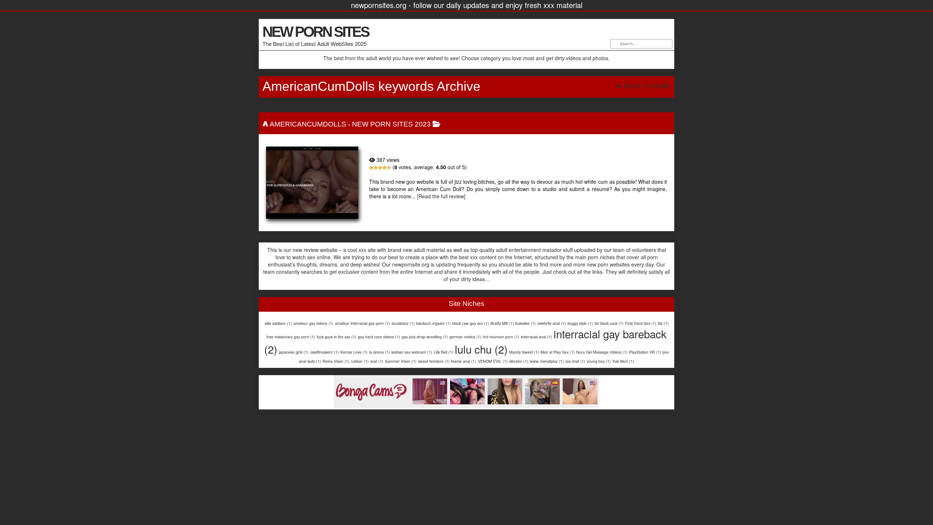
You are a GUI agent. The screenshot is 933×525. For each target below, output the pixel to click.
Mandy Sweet (524, 352)
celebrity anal (551, 323)
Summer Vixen (401, 361)
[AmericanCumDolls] (312, 183)
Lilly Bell (443, 352)
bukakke (525, 323)
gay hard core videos (379, 336)
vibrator (518, 361)
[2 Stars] (376, 168)
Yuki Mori (623, 361)
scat (376, 361)
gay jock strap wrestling (425, 336)
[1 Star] (371, 168)
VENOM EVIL (493, 361)
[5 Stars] (389, 168)
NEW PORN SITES (315, 32)
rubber (360, 361)
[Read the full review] (441, 196)
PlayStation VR (645, 352)
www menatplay (547, 361)
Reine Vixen (336, 361)
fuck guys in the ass (336, 336)
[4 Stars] (384, 168)
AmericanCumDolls (308, 124)
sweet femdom (434, 361)
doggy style (580, 323)
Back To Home (646, 86)
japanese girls (294, 352)
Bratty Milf (502, 323)
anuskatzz (403, 323)
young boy (599, 361)
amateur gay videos (313, 323)
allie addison (278, 323)
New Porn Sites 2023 (391, 124)
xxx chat (575, 361)
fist (663, 323)
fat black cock (609, 323)
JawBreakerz (324, 352)
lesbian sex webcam (411, 352)
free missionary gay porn (290, 336)
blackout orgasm (433, 323)
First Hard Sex (640, 323)
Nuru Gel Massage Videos (602, 352)
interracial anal (536, 336)
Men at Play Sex (557, 352)
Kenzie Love (354, 352)
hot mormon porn (501, 336)
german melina (465, 336)
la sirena (379, 352)
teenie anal (463, 361)
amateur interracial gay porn (362, 323)
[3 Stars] (380, 168)
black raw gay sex (470, 323)
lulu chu (481, 349)
